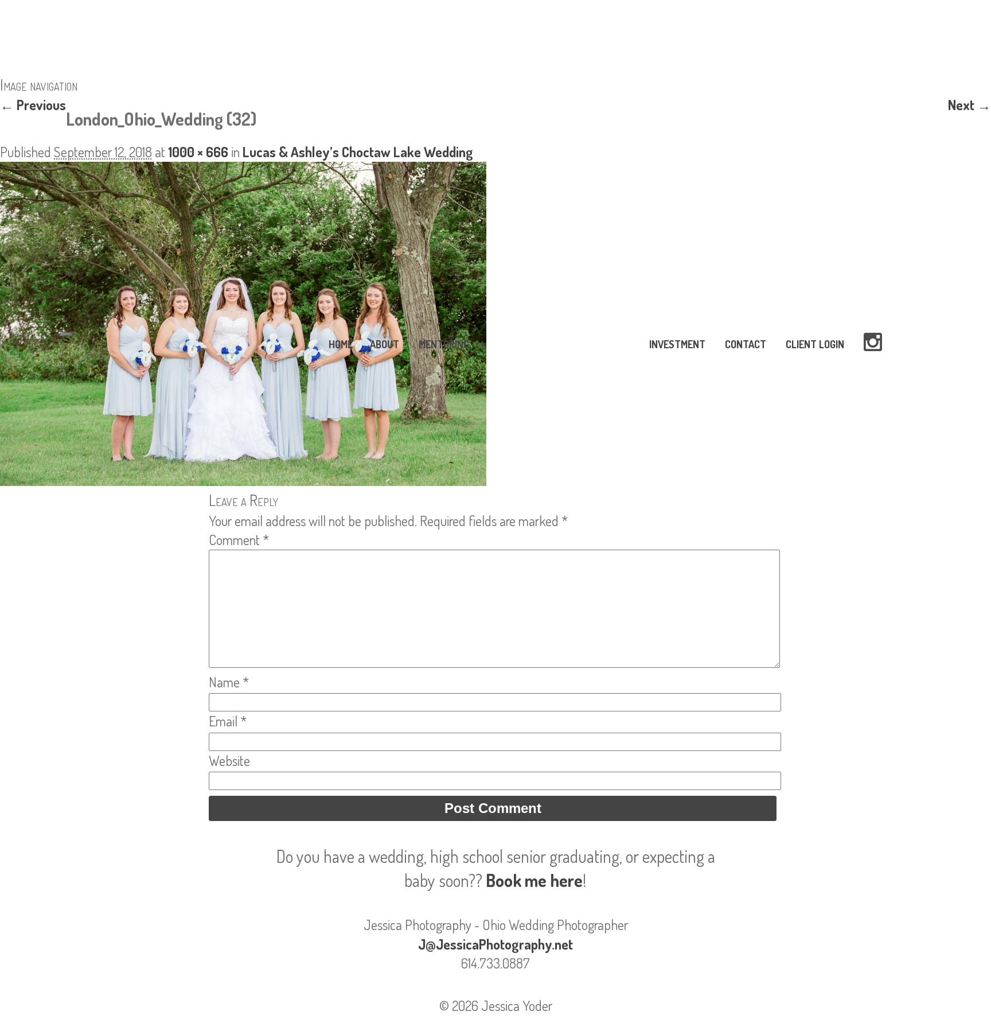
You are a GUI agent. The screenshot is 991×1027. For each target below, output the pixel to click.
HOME (341, 344)
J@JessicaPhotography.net (495, 944)
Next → (969, 105)
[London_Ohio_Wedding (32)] (243, 480)
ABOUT (384, 344)
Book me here (534, 880)
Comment (239, 539)
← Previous (33, 105)
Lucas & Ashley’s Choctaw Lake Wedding (358, 152)
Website (229, 760)
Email (228, 721)
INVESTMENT (677, 344)
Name (229, 682)
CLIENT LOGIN (815, 344)
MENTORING (444, 344)
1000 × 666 (198, 152)
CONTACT (745, 344)
